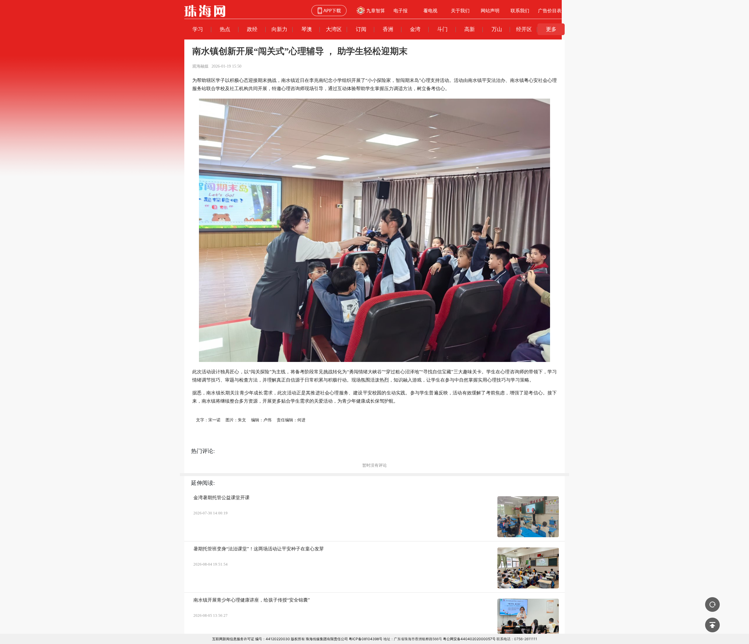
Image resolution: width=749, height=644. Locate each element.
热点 (225, 29)
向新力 (279, 29)
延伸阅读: (203, 483)
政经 (252, 29)
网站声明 (490, 10)
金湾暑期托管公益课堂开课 (221, 497)
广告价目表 (549, 10)
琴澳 (306, 29)
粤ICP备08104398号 (365, 639)
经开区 (524, 29)
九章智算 (375, 10)
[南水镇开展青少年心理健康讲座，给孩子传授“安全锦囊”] (528, 619)
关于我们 (460, 10)
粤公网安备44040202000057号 (469, 639)
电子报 (401, 10)
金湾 (415, 29)
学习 (198, 29)
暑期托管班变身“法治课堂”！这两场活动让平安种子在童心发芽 (258, 548)
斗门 (442, 29)
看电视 (430, 10)
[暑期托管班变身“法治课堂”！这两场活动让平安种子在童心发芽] (528, 567)
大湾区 (334, 29)
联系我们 (520, 10)
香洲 (388, 29)
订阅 (361, 29)
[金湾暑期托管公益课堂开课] (528, 516)
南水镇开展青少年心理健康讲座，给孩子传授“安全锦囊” (251, 599)
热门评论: (203, 451)
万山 (497, 29)
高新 (469, 29)
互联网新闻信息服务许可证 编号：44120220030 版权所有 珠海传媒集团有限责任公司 (280, 639)
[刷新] (712, 604)
